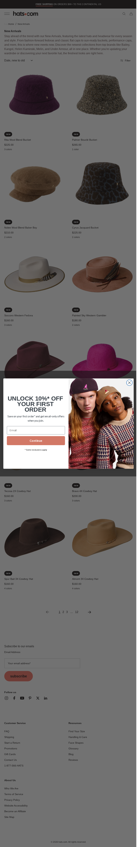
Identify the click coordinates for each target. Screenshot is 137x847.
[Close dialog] (128, 383)
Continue (34, 441)
